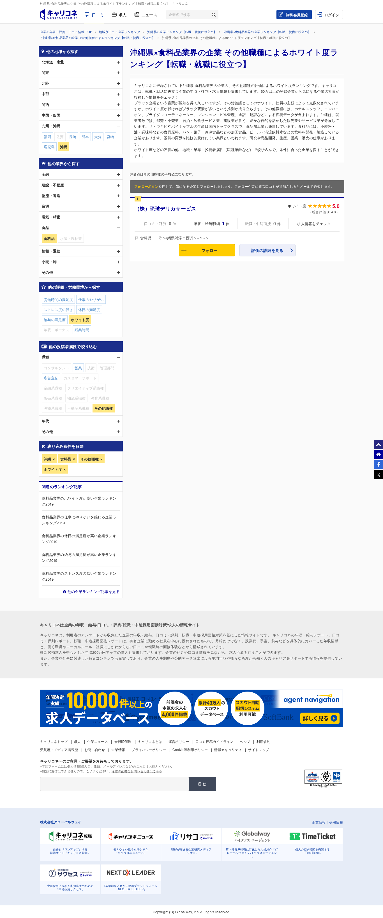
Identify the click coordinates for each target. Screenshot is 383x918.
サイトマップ (258, 749)
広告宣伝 (51, 378)
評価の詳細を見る (267, 250)
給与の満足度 (55, 319)
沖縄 (47, 459)
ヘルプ (245, 741)
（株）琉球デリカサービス (165, 208)
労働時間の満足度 (58, 299)
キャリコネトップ (54, 741)
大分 (97, 136)
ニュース (149, 14)
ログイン (331, 14)
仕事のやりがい (91, 299)
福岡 (47, 136)
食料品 (65, 459)
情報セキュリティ (228, 749)
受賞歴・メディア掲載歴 (59, 749)
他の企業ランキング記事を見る (94, 591)
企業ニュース (97, 741)
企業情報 (118, 749)
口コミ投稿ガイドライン (214, 741)
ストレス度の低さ (58, 309)
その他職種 (89, 459)
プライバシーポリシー (148, 749)
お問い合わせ (94, 749)
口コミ (98, 14)
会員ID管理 (123, 741)
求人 (123, 14)
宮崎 (110, 136)
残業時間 (82, 329)
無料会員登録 (297, 14)
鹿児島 (49, 146)
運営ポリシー (179, 741)
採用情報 (336, 822)
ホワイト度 (53, 469)
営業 (78, 367)
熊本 (85, 136)
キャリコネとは (150, 741)
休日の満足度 (89, 309)
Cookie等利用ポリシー (190, 749)
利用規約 (263, 741)
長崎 (72, 136)
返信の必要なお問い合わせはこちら (137, 771)
